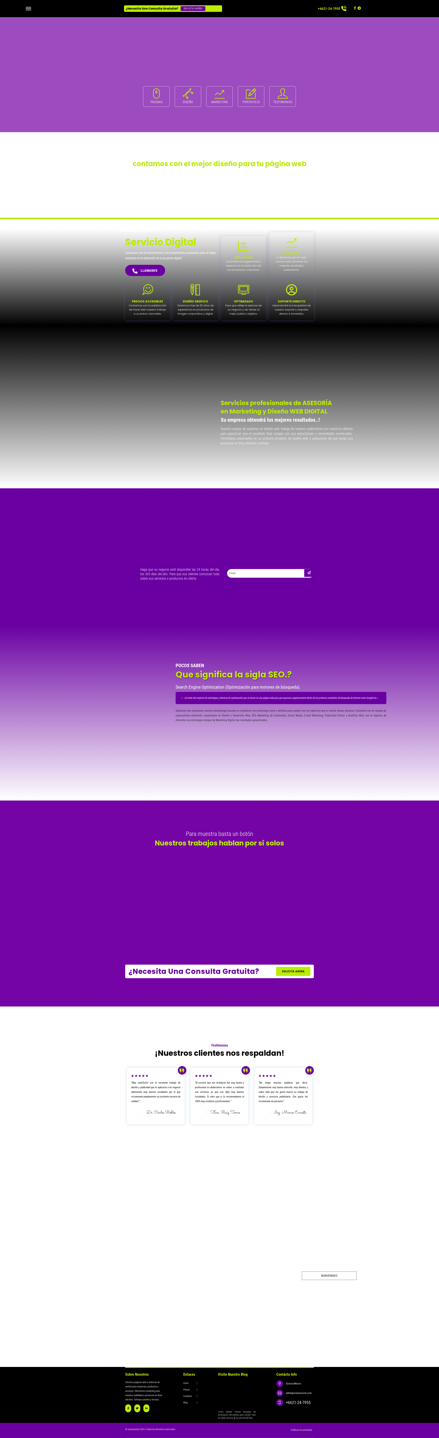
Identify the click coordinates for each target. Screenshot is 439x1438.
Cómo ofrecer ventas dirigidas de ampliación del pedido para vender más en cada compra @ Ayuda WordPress (237, 1414)
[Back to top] (427, 1357)
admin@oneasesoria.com (299, 1393)
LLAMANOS (149, 270)
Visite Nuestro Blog (233, 1374)
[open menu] (28, 8)
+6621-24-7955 (329, 9)
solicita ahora (293, 971)
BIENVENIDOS (329, 1275)
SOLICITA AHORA (193, 8)
